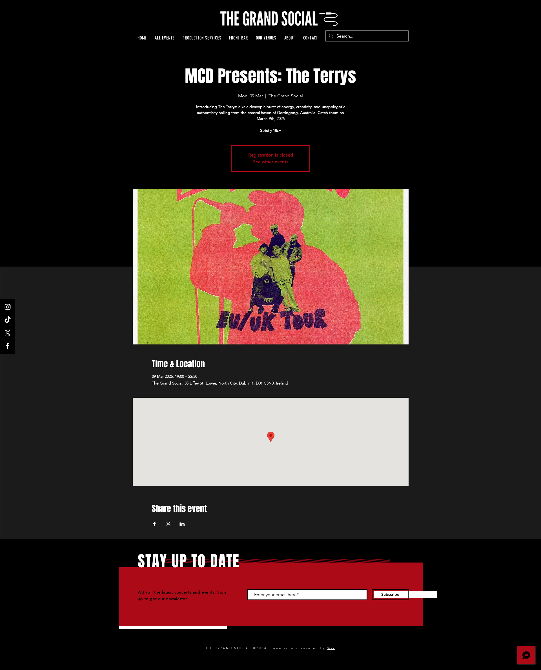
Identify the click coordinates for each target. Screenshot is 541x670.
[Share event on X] (168, 524)
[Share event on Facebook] (154, 524)
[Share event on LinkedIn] (182, 524)
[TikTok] (8, 320)
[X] (8, 333)
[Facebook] (8, 346)
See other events (270, 161)
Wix (331, 648)
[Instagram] (8, 307)
